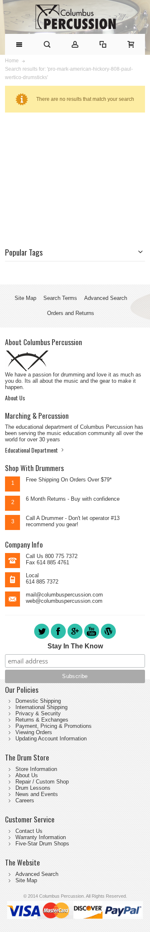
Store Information (36, 769)
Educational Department (31, 450)
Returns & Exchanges (41, 720)
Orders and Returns (70, 313)
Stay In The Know (75, 646)
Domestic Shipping (38, 701)
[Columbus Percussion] (75, 17)
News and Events (36, 794)
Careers (24, 800)
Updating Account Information (51, 738)
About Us (15, 397)
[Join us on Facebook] (59, 638)
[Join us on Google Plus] (76, 638)
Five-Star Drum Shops (42, 843)
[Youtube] (92, 638)
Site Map (25, 298)
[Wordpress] (108, 638)
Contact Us (28, 831)
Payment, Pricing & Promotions (53, 726)
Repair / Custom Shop (42, 781)
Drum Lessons (32, 788)
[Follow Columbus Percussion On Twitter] (42, 638)
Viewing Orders (33, 732)
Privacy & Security (38, 713)
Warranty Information (40, 837)
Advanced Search (105, 298)
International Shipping (41, 707)
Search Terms (60, 298)
